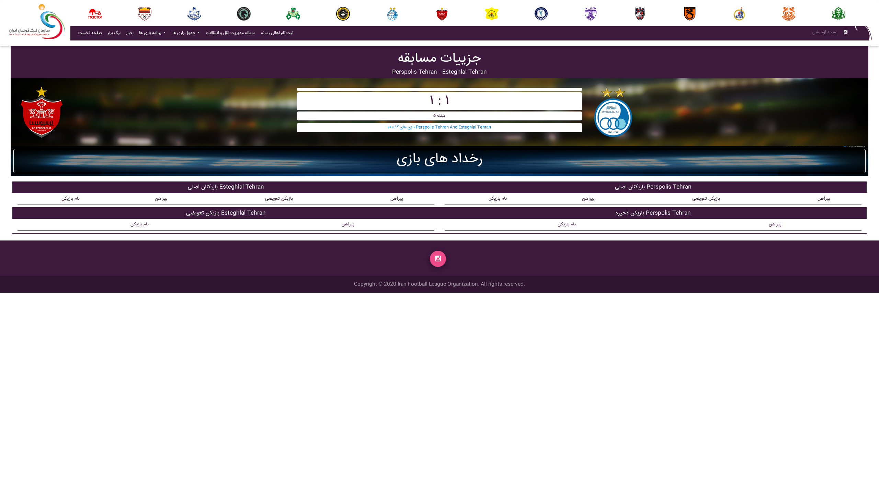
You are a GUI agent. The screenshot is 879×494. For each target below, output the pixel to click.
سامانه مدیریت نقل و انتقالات (232, 33)
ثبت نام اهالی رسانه (278, 33)
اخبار (131, 33)
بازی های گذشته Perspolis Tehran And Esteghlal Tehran (439, 127)
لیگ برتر (114, 33)
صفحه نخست (90, 33)
